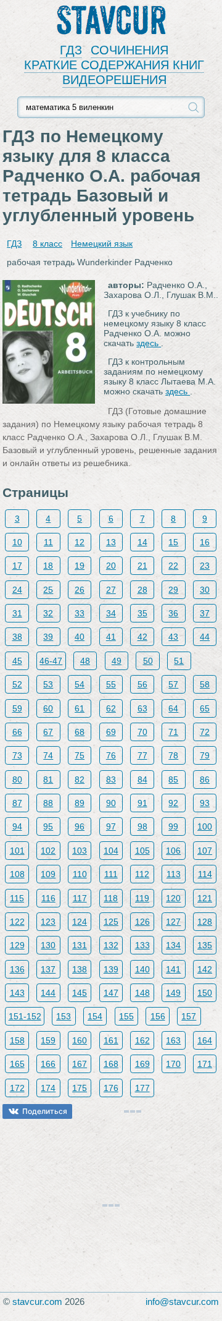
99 (173, 826)
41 (111, 637)
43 (173, 637)
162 (142, 1040)
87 (17, 803)
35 (142, 613)
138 (79, 969)
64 (173, 708)
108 (17, 874)
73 (17, 755)
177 (142, 1088)
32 (48, 613)
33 (79, 613)
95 (48, 826)
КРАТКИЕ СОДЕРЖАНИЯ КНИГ (114, 65)
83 (111, 779)
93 (205, 803)
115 (17, 898)
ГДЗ (71, 50)
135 (204, 945)
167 (79, 1064)
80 (17, 779)
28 (142, 590)
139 (111, 969)
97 (111, 826)
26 (79, 590)
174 (48, 1088)
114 (205, 874)
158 (17, 1040)
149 (173, 993)
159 (48, 1040)
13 (111, 542)
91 (142, 803)
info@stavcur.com (182, 1301)
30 (205, 590)
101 (17, 851)
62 (111, 708)
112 (142, 874)
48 (85, 661)
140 (142, 969)
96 (79, 826)
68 (79, 732)
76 (111, 755)
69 (111, 732)
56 (142, 684)
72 (205, 732)
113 (173, 874)
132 (111, 945)
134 (173, 945)
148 (142, 993)
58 (205, 684)
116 (48, 898)
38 (17, 637)
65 (205, 708)
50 (148, 661)
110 (80, 874)
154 (95, 1016)
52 (17, 684)
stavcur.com (37, 1301)
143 (17, 993)
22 (173, 566)
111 (111, 874)
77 (142, 755)
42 (142, 637)
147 (111, 993)
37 (205, 613)
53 (48, 684)
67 (48, 732)
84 (142, 779)
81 (48, 779)
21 (142, 566)
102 (48, 851)
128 (204, 922)
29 (173, 590)
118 (111, 898)
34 (111, 613)
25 (48, 590)
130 (48, 945)
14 (142, 542)
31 (17, 613)
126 (142, 922)
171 (204, 1064)
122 (17, 922)
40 (79, 637)
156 (157, 1016)
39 (48, 637)
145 (79, 993)
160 (79, 1040)
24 (17, 590)
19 (79, 566)
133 (142, 945)
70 (142, 732)
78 (173, 755)
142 (204, 969)
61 (79, 708)
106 (173, 851)
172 (17, 1088)
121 (204, 898)
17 (17, 566)
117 (80, 898)
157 (188, 1016)
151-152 (25, 1016)
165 (17, 1064)
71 (173, 732)
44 (205, 637)
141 (173, 969)
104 (111, 851)
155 (126, 1016)
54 (79, 684)
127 (173, 922)
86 (205, 779)
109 (48, 874)
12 (79, 542)
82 (79, 779)
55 (111, 684)
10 (17, 542)
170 (173, 1064)
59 (17, 708)
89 (79, 803)
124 (79, 922)
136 (17, 969)
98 (142, 826)
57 (173, 684)
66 (17, 732)
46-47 (50, 661)
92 (173, 803)
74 (48, 755)
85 (173, 779)
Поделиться (44, 1111)
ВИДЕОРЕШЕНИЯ (114, 80)
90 (111, 803)
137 (48, 969)
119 (142, 898)
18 (48, 566)
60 (48, 708)
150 (204, 993)
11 (48, 542)
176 (111, 1088)
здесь (148, 343)
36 (173, 613)
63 (142, 708)
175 (79, 1088)
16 (205, 542)
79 (205, 755)
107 (204, 851)
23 (205, 566)
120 (173, 898)
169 (142, 1064)
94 (17, 826)
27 (111, 590)
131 (79, 945)
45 (17, 661)
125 (111, 922)
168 (111, 1064)
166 (48, 1064)
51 (179, 661)
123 (48, 922)
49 (116, 661)
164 (204, 1040)
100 (204, 826)
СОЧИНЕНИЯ (129, 50)
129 (17, 945)
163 (173, 1040)
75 (79, 755)
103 (79, 851)
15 (173, 542)
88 (48, 803)
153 (63, 1016)
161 (111, 1040)
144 (48, 993)
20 (111, 566)
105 (142, 851)
